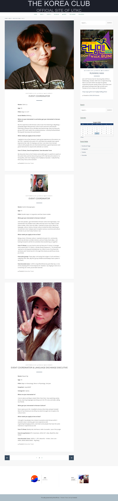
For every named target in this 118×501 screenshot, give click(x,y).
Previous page (7, 457)
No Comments (48, 93)
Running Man (97, 73)
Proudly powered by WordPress (50, 497)
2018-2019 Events (94, 95)
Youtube (84, 155)
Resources (81, 14)
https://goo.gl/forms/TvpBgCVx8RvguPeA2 (94, 92)
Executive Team (29, 163)
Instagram (72, 14)
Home (35, 14)
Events (49, 14)
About (42, 14)
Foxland (74, 497)
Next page (71, 457)
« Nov (82, 137)
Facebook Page (86, 146)
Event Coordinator (39, 96)
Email (64, 14)
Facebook (56, 14)
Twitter (84, 152)
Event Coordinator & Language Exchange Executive (39, 367)
